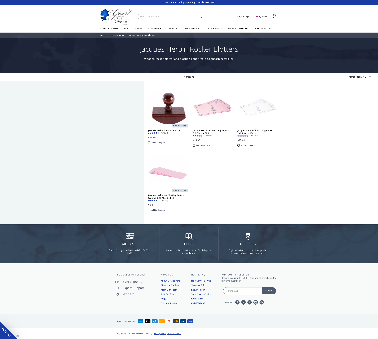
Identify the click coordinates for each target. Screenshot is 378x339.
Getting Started (169, 303)
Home (103, 35)
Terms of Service (174, 333)
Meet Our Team (169, 289)
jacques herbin (117, 35)
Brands (173, 29)
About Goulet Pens (170, 280)
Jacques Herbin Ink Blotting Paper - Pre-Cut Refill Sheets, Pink (166, 196)
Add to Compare (158, 143)
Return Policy (198, 289)
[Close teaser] (17, 336)
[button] (153, 132)
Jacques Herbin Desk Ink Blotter (164, 130)
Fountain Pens (109, 29)
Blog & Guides (263, 29)
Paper (138, 29)
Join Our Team (168, 294)
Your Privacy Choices (201, 294)
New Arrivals (192, 29)
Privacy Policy (160, 333)
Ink (126, 29)
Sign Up (268, 291)
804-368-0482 (198, 303)
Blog (163, 298)
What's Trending (238, 29)
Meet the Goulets (170, 285)
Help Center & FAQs (201, 280)
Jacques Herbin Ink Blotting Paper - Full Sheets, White (255, 132)
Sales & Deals (214, 29)
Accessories (155, 29)
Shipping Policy (199, 285)
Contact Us (197, 298)
